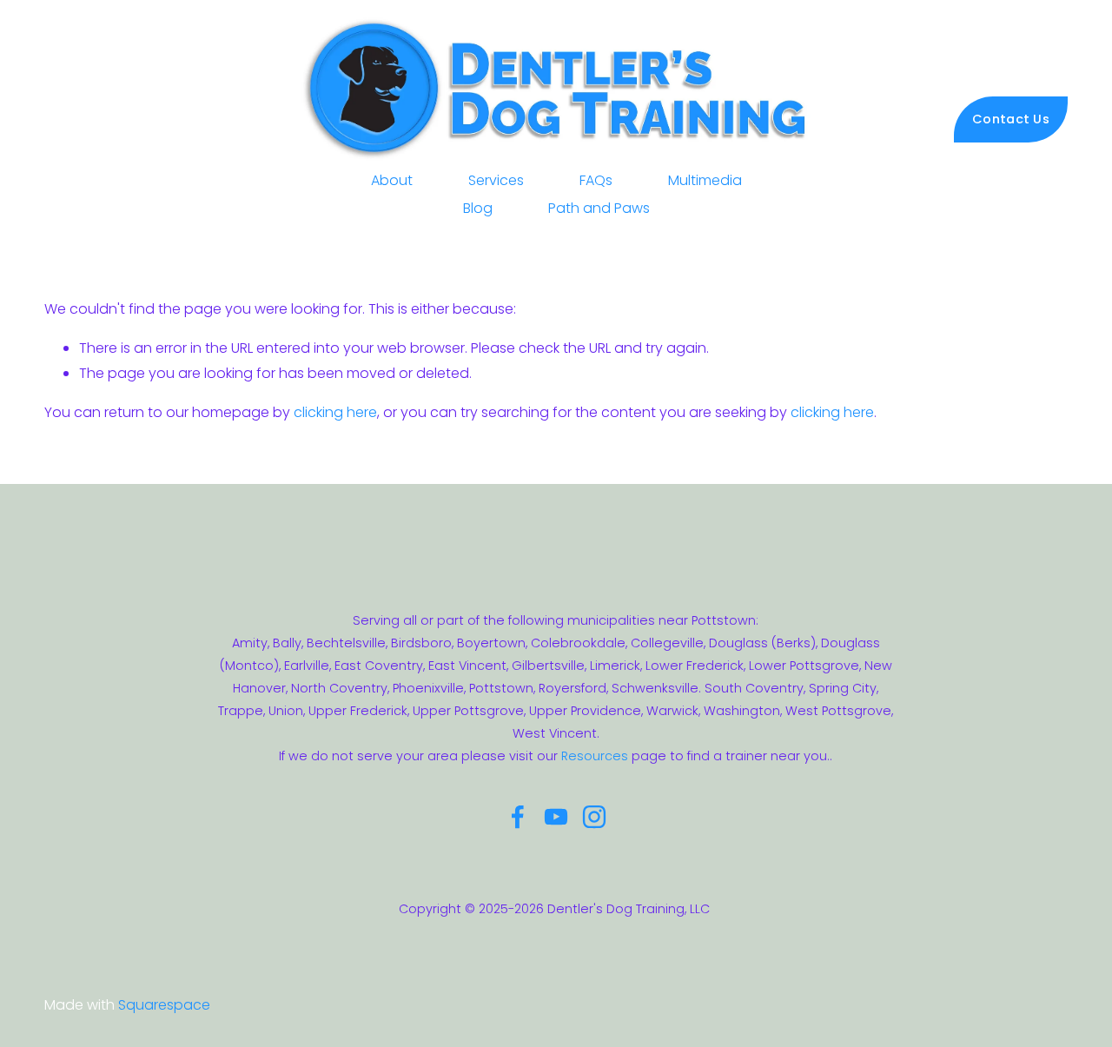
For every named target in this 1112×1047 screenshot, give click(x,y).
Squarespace (164, 1005)
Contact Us (1010, 119)
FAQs (595, 180)
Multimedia (705, 180)
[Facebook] (518, 817)
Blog (478, 208)
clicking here (335, 412)
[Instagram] (594, 817)
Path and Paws (599, 208)
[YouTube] (556, 817)
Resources (594, 756)
